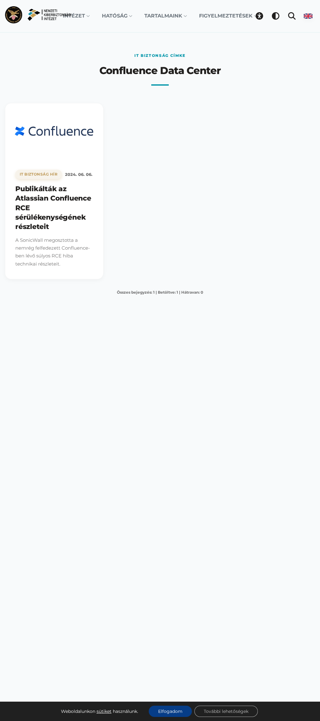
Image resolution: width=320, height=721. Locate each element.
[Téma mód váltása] (275, 16)
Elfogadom (170, 711)
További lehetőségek (226, 711)
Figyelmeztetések (225, 16)
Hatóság (115, 16)
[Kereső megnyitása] (292, 16)
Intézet (74, 16)
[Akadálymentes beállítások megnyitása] (259, 16)
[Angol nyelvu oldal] (308, 16)
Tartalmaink (163, 16)
